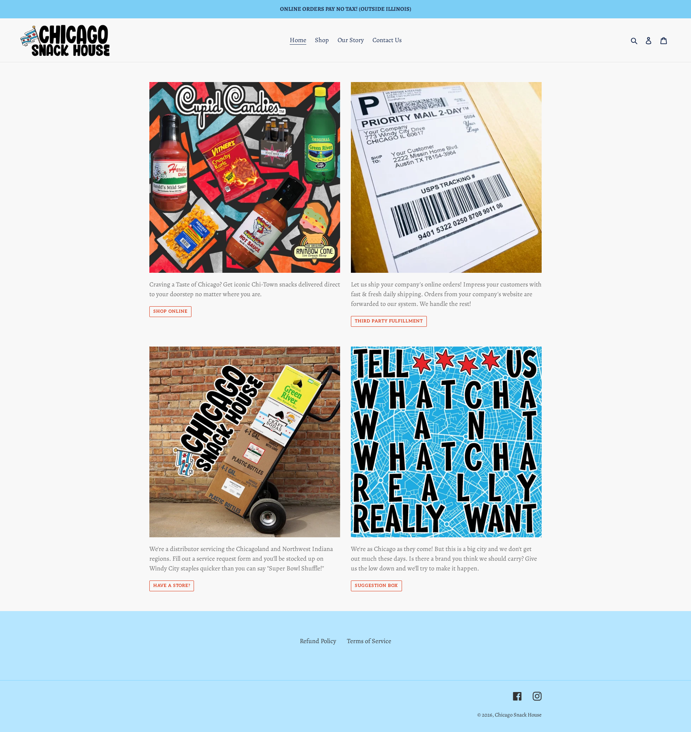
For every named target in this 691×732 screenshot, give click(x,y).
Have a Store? (171, 585)
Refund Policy (318, 641)
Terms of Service (369, 641)
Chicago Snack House (518, 714)
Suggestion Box (376, 585)
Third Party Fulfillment (389, 321)
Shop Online (170, 311)
